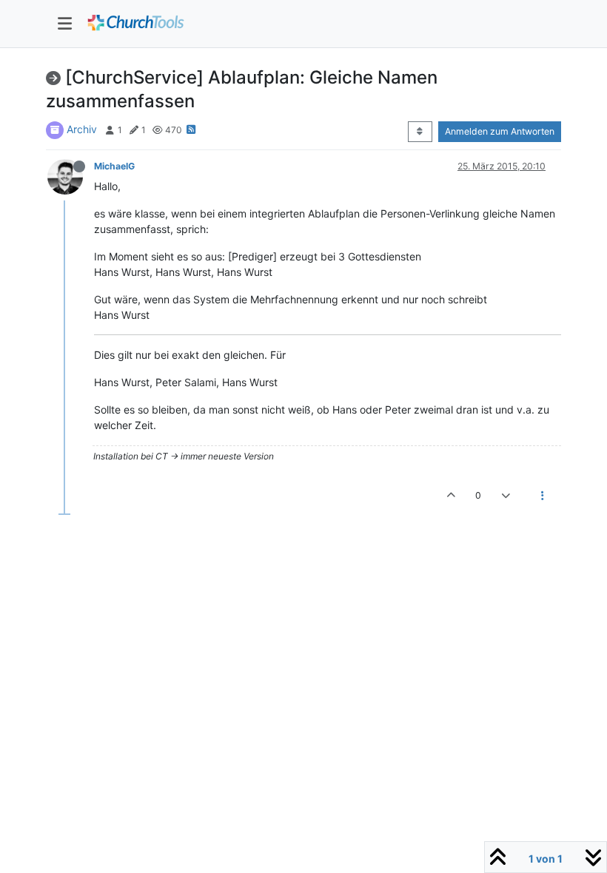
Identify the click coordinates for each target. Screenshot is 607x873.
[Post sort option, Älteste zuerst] (420, 131)
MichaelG (114, 166)
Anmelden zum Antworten (499, 131)
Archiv (82, 129)
